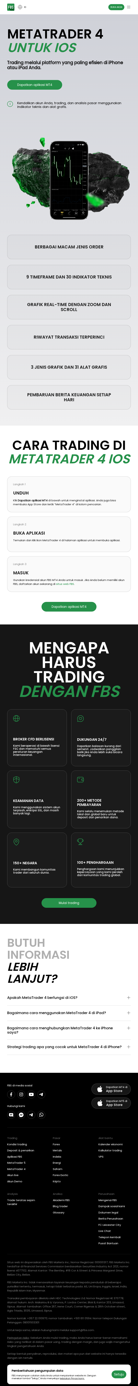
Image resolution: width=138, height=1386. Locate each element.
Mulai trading (69, 903)
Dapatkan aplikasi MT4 (34, 85)
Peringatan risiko (18, 1338)
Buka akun (116, 7)
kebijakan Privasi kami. (72, 1378)
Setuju (119, 1374)
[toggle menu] (128, 7)
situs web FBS (65, 584)
